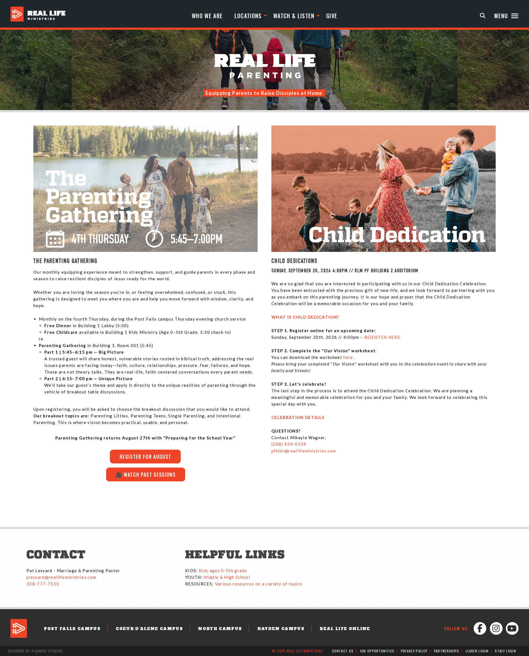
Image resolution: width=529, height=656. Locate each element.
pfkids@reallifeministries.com (303, 450)
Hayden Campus (280, 628)
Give (331, 15)
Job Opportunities (377, 651)
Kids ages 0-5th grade (223, 570)
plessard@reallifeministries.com (61, 577)
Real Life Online (345, 628)
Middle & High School (227, 577)
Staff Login (505, 651)
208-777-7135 (42, 583)
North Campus (220, 628)
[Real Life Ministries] (38, 14)
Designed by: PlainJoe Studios (35, 651)
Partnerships (446, 651)
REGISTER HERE (382, 337)
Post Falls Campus (72, 628)
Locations (248, 15)
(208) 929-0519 (288, 444)
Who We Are (207, 15)
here (348, 357)
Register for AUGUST (145, 456)
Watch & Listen (294, 15)
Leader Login (477, 651)
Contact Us (342, 651)
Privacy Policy (414, 651)
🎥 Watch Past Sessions (146, 474)
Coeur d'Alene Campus (149, 628)
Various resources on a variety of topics (258, 583)
